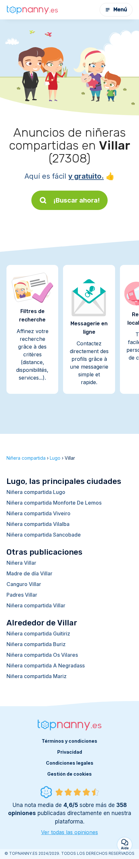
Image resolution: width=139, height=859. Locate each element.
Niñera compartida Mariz (36, 676)
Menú (120, 9)
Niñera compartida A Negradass (45, 665)
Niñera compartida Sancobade (43, 534)
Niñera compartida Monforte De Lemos (54, 502)
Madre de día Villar (29, 573)
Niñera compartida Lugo (35, 492)
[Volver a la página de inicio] (32, 9)
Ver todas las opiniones (69, 832)
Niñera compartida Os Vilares (42, 655)
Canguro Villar (23, 584)
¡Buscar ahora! (76, 200)
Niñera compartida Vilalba (38, 524)
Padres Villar (21, 595)
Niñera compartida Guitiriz (38, 633)
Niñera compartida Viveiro (38, 513)
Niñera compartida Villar (35, 605)
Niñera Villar (21, 563)
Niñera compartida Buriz (36, 644)
